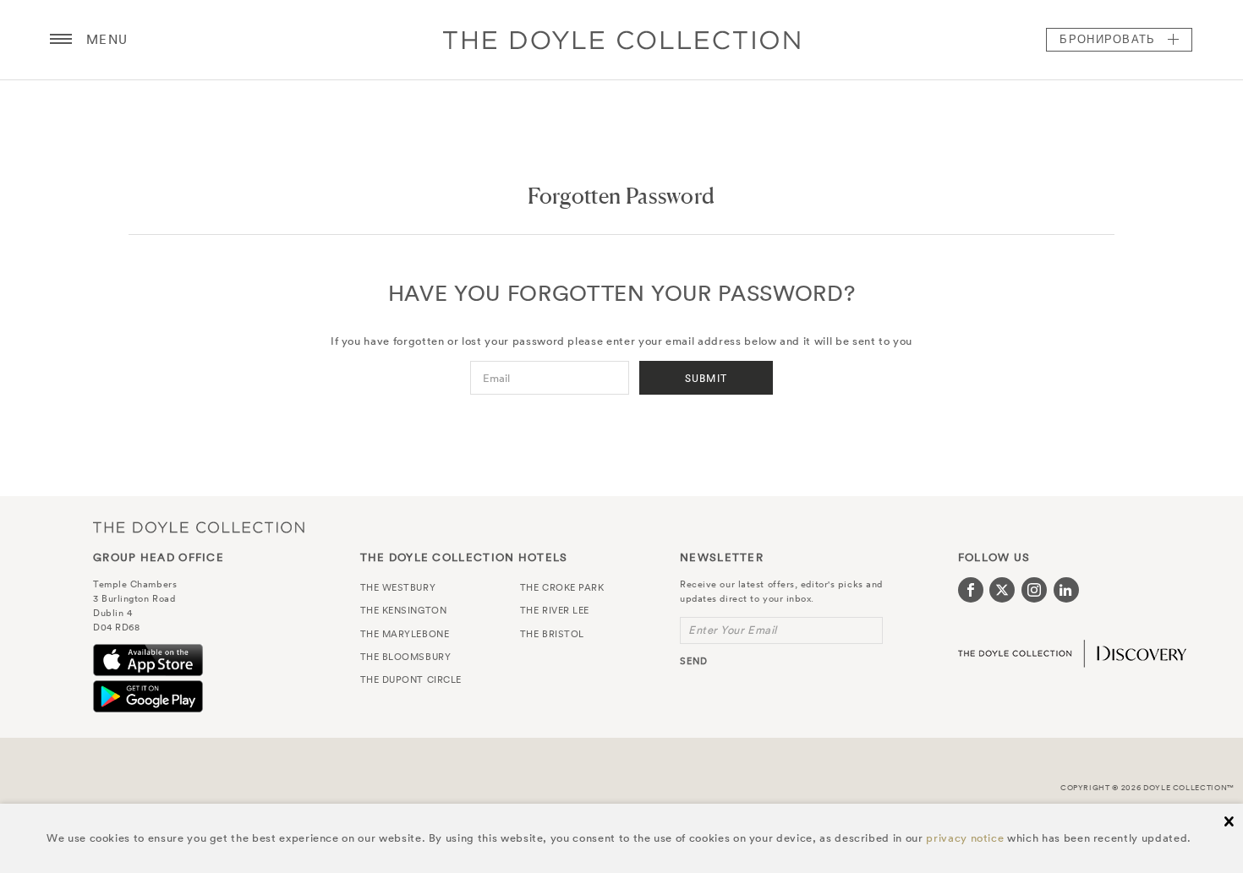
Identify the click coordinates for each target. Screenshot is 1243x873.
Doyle (621, 40)
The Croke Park (562, 587)
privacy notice (965, 838)
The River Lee (554, 610)
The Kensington (403, 610)
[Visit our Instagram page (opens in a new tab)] (1034, 590)
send (694, 661)
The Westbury (398, 587)
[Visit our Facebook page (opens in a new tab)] (970, 590)
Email (496, 378)
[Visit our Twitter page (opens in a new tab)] (1002, 590)
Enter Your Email (732, 630)
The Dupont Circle (411, 679)
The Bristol (552, 634)
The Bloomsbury (406, 656)
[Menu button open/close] (61, 40)
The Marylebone (405, 634)
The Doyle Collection (198, 527)
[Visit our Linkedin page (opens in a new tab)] (1066, 590)
